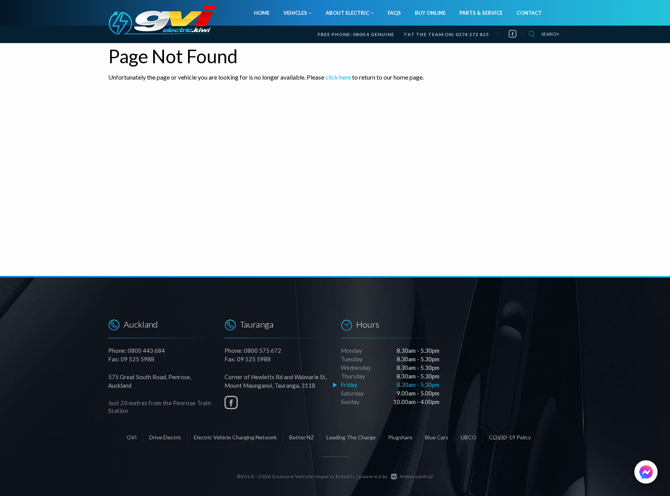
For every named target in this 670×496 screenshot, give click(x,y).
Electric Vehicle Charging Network (235, 437)
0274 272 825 (472, 34)
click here (338, 77)
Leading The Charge (351, 437)
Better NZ (301, 437)
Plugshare (400, 437)
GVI (132, 437)
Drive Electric (165, 437)
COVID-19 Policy (510, 437)
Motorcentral (416, 476)
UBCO (469, 437)
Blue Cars (436, 437)
